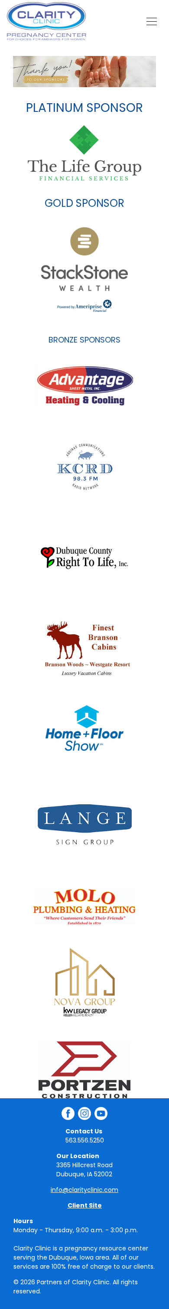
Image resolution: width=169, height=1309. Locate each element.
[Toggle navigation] (151, 21)
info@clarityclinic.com (84, 1189)
